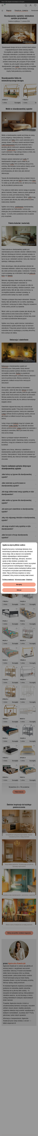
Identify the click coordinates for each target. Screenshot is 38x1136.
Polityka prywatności (8, 579)
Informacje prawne (20, 579)
